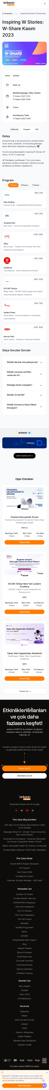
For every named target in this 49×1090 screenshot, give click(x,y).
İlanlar (24, 931)
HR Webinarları (24, 998)
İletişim (24, 1016)
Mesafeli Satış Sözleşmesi (24, 1040)
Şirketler (24, 936)
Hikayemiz (24, 1011)
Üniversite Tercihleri (24, 961)
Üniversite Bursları (25, 965)
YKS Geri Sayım (24, 919)
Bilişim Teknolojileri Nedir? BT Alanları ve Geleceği (24, 846)
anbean (24, 1024)
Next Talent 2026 (24, 872)
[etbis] (44, 1060)
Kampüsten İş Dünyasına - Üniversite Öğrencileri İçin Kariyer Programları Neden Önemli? (24, 840)
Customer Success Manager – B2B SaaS (24, 880)
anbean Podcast (25, 948)
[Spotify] (33, 810)
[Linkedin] (22, 810)
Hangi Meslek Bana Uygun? (24, 940)
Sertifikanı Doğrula (24, 973)
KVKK (24, 1028)
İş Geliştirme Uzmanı (24, 876)
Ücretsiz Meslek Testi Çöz (24, 898)
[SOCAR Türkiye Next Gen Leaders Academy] (24, 564)
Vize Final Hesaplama (24, 907)
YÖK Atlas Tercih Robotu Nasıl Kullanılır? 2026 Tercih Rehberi (24, 826)
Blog (24, 944)
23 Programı (24, 868)
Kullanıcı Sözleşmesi (24, 1032)
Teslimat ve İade (24, 1045)
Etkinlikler (24, 923)
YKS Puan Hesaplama (24, 915)
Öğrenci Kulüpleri (24, 952)
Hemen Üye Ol (24, 768)
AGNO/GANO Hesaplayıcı (24, 902)
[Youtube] (27, 810)
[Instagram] (16, 810)
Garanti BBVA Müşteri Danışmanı (24, 864)
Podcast (24, 990)
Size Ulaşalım (24, 986)
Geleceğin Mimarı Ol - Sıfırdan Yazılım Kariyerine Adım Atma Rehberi (24, 833)
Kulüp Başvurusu (24, 956)
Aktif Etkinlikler (24, 1085)
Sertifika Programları (24, 927)
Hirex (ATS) (24, 994)
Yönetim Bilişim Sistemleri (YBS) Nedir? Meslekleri (24, 850)
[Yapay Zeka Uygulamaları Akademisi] (24, 633)
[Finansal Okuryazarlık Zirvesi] (24, 497)
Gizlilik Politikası (24, 1036)
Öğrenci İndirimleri (24, 969)
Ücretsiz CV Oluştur (24, 894)
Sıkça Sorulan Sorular (24, 1020)
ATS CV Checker (24, 911)
